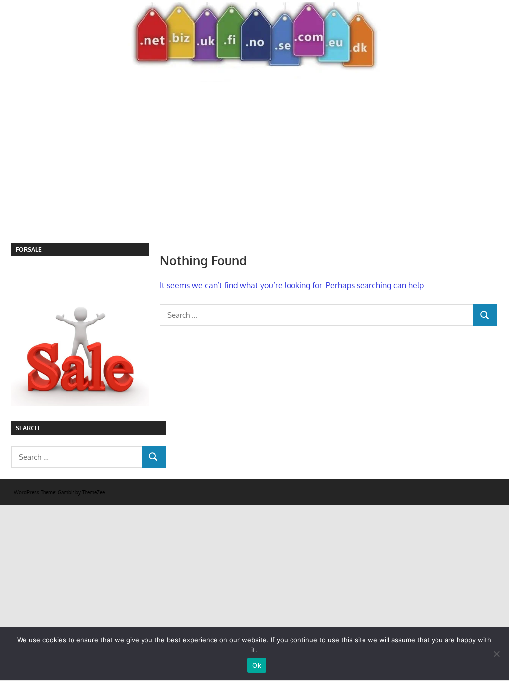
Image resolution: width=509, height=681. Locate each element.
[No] (496, 654)
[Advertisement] (260, 168)
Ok (256, 665)
